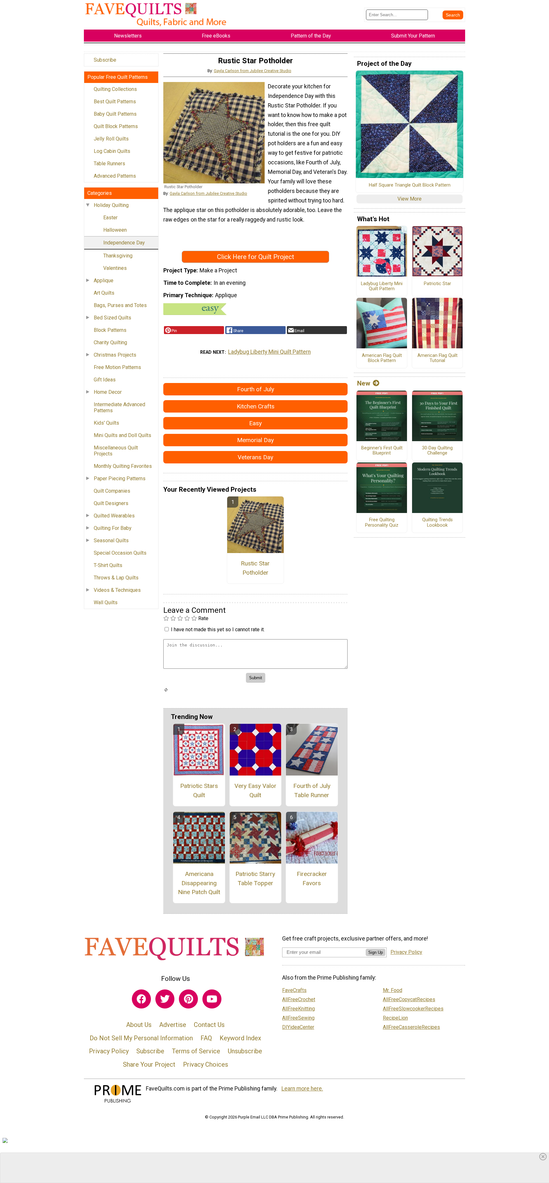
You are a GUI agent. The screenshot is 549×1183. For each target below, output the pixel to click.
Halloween (115, 230)
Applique (103, 280)
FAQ (206, 1038)
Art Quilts (104, 293)
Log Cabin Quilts (112, 151)
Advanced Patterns (115, 176)
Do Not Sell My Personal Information (141, 1038)
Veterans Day (255, 457)
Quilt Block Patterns (116, 126)
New (363, 383)
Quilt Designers (111, 503)
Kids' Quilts (106, 423)
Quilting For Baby (113, 528)
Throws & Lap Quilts (116, 578)
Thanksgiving (117, 256)
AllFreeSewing (298, 1018)
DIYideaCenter (298, 1027)
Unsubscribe (245, 1051)
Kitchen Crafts (255, 406)
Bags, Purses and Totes (120, 305)
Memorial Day (255, 440)
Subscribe (105, 60)
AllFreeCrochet (298, 999)
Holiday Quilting (111, 205)
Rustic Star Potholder (255, 568)
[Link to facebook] (141, 999)
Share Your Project (149, 1064)
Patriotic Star (437, 283)
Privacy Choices (205, 1064)
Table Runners (109, 164)
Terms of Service (196, 1051)
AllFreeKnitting (298, 1009)
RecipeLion (395, 1018)
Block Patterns (110, 330)
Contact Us (209, 1025)
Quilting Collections (115, 89)
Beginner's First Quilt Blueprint (382, 451)
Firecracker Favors (312, 878)
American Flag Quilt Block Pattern (382, 358)
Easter (110, 218)
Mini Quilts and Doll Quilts (122, 435)
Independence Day (124, 243)
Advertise (172, 1025)
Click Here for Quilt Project (255, 257)
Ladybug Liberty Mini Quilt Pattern (269, 352)
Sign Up (375, 952)
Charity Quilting (110, 342)
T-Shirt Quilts (108, 565)
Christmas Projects (115, 355)
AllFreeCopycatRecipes (409, 999)
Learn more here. (302, 1088)
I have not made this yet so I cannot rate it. (218, 629)
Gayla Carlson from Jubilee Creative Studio (252, 70)
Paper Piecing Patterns (120, 478)
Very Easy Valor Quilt (255, 790)
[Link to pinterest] (188, 999)
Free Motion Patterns (117, 367)
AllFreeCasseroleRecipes (411, 1027)
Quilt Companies (112, 491)
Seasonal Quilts (111, 540)
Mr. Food (392, 990)
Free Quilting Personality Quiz (381, 522)
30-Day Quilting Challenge (437, 451)
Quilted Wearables (114, 516)
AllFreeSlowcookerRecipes (413, 1009)
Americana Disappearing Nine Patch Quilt (199, 883)
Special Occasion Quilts (120, 553)
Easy (255, 423)
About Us (139, 1025)
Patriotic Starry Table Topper (255, 878)
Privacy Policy (109, 1051)
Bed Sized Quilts (112, 318)
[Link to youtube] (211, 999)
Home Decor (108, 392)
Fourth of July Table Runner (311, 790)
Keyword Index (240, 1038)
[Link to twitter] (164, 999)
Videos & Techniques (117, 590)
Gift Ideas (105, 380)
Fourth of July (255, 389)
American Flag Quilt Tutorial (437, 358)
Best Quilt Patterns (115, 102)
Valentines (115, 268)
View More (409, 199)
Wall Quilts (106, 602)
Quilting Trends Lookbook (437, 522)
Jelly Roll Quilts (111, 139)
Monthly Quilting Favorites (123, 466)
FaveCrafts (294, 990)
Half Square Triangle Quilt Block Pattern (410, 185)
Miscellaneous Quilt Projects (116, 451)
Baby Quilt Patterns (115, 114)
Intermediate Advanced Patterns (119, 407)
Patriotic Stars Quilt (199, 790)
